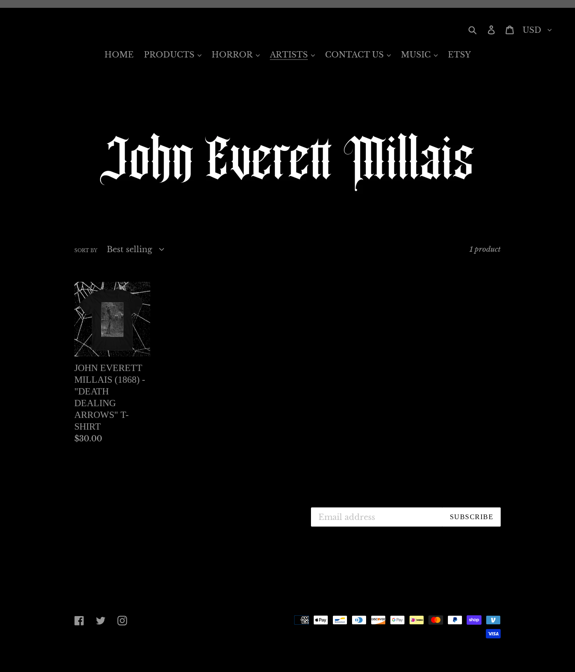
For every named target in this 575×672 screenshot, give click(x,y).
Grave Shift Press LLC (140, 653)
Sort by (85, 250)
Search (226, 511)
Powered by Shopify (215, 653)
